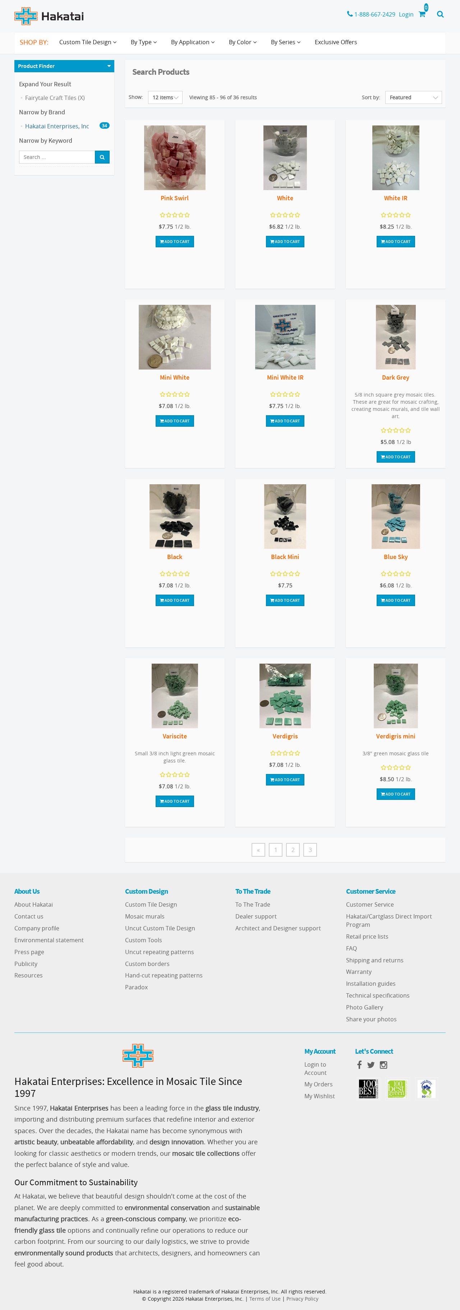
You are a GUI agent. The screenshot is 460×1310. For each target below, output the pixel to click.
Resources (28, 975)
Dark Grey (395, 377)
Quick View (175, 159)
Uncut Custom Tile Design (160, 928)
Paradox (136, 987)
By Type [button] (142, 42)
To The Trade (252, 904)
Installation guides (371, 984)
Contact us (28, 916)
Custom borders (147, 964)
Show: (136, 96)
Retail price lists (367, 936)
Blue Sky (396, 557)
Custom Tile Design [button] (86, 42)
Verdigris (285, 736)
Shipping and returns (375, 960)
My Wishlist (319, 1096)
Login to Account (315, 1069)
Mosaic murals (145, 916)
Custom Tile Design (151, 904)
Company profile (36, 928)
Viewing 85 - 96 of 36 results (223, 97)
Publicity (25, 964)
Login (406, 14)
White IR (396, 198)
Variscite (175, 736)
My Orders (318, 1084)
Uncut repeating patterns (159, 952)
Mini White (174, 377)
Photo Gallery (364, 1007)
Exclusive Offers (336, 42)
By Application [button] (191, 42)
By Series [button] (284, 42)
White (285, 198)
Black (174, 557)
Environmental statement (49, 940)
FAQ (351, 948)
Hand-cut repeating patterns (164, 975)
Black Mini (285, 557)
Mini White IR (285, 377)
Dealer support (256, 916)
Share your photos (371, 1019)
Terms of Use (265, 1298)
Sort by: (371, 97)
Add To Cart (177, 241)
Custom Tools (143, 940)
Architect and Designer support (278, 928)
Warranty (359, 972)
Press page (29, 952)
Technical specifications (378, 995)
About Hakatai (33, 904)
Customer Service (370, 904)
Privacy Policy (302, 1298)
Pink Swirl (175, 198)
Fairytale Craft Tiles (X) (55, 98)
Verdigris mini (395, 736)
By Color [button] (241, 42)
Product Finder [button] (36, 65)
